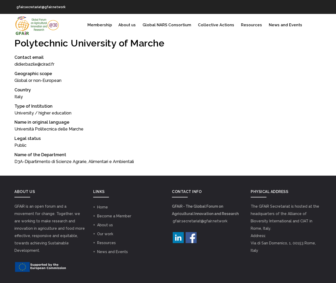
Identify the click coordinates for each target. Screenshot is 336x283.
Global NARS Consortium (167, 25)
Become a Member (114, 216)
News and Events (285, 25)
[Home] (36, 24)
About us (127, 25)
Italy (18, 96)
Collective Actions (216, 25)
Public (20, 145)
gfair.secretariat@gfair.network (200, 221)
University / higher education (42, 113)
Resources (251, 25)
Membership (99, 25)
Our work (105, 234)
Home (102, 207)
